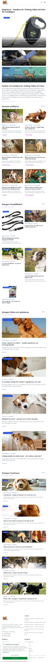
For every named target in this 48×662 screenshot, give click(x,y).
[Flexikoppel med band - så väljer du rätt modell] (24, 31)
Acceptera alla (15, 658)
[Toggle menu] (44, 2)
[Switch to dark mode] (41, 2)
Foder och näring (6, 68)
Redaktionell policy (32, 657)
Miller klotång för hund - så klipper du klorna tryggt (34, 622)
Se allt (43, 106)
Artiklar (26, 616)
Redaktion (4, 639)
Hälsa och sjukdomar (30, 195)
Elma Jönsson (4, 125)
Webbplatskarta (41, 657)
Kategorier (27, 639)
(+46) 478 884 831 (7, 633)
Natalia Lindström (28, 125)
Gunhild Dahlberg (5, 155)
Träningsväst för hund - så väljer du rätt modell (34, 624)
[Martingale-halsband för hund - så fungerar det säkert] (24, 58)
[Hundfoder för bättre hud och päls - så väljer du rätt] (24, 74)
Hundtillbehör (6, 17)
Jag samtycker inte (15, 655)
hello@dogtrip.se (7, 635)
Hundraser (5, 134)
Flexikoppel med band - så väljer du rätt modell (34, 626)
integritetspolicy (6, 652)
